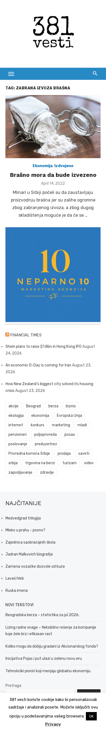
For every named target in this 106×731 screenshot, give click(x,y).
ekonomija (40, 415)
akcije (13, 406)
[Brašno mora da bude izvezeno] (53, 126)
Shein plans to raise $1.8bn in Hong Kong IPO (43, 346)
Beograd (33, 406)
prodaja (64, 453)
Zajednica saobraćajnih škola (30, 542)
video (88, 463)
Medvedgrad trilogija (23, 518)
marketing (61, 425)
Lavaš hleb (14, 578)
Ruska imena (16, 590)
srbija (13, 463)
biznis (71, 406)
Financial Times (26, 335)
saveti (83, 453)
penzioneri (17, 434)
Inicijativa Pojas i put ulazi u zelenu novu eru (43, 658)
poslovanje (17, 444)
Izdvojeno (63, 166)
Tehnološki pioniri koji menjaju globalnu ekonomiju (48, 671)
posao (69, 434)
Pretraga (13, 685)
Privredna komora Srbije (29, 453)
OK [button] (91, 716)
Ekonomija (43, 166)
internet (15, 425)
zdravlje (47, 472)
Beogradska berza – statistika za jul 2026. (42, 615)
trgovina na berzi (40, 463)
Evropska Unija (69, 415)
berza (53, 406)
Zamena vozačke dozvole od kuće (35, 566)
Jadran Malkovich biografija (29, 554)
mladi (82, 425)
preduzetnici (46, 444)
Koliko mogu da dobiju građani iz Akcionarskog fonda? (51, 646)
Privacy (53, 724)
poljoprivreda (45, 434)
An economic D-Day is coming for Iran (38, 365)
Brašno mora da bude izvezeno (53, 174)
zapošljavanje (20, 472)
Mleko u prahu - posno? (25, 530)
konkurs (37, 425)
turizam (70, 463)
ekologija (16, 415)
